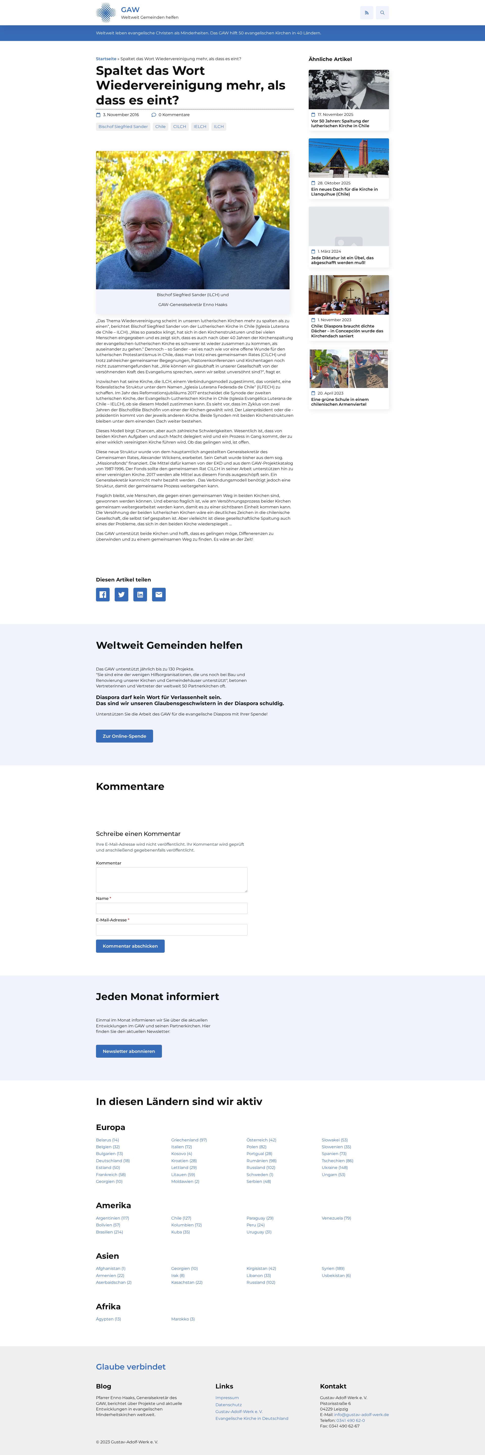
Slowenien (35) (336, 1146)
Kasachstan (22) (187, 1282)
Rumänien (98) (262, 1160)
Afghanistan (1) (111, 1268)
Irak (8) (178, 1275)
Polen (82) (256, 1146)
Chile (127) (181, 1218)
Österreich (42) (261, 1140)
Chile (160, 126)
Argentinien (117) (112, 1218)
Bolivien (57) (108, 1225)
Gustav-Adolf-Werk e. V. (238, 1411)
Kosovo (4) (181, 1153)
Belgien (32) (108, 1146)
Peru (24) (256, 1225)
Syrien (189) (333, 1268)
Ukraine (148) (335, 1167)
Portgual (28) (259, 1153)
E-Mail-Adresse (112, 920)
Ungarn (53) (333, 1174)
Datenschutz (228, 1404)
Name (103, 899)
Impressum (227, 1397)
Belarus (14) (107, 1140)
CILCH (179, 126)
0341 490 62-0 (350, 1420)
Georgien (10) (109, 1181)
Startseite (106, 58)
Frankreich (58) (111, 1174)
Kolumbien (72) (186, 1225)
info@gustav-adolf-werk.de (361, 1414)
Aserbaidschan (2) (114, 1282)
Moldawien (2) (185, 1181)
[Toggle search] (382, 12)
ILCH (219, 126)
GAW (130, 9)
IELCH (200, 126)
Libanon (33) (259, 1275)
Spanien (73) (334, 1153)
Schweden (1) (260, 1174)
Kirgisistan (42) (261, 1268)
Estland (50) (108, 1167)
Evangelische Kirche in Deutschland (251, 1418)
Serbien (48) (259, 1181)
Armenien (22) (110, 1275)
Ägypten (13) (108, 1319)
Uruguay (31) (259, 1232)
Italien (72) (181, 1146)
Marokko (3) (183, 1319)
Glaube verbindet (131, 1367)
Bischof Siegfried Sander (123, 126)
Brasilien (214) (109, 1232)
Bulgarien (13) (109, 1153)
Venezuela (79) (336, 1218)
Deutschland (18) (113, 1160)
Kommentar (109, 863)
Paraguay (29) (260, 1218)
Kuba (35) (180, 1232)
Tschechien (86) (337, 1160)
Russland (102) (261, 1167)
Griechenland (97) (189, 1140)
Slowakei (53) (335, 1140)
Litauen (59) (183, 1174)
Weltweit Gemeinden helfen (150, 17)
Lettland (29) (184, 1167)
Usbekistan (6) (336, 1275)
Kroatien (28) (184, 1160)
